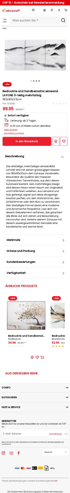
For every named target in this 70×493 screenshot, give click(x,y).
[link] (57, 10)
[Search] (63, 20)
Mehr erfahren (11, 129)
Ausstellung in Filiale (14, 133)
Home (4, 28)
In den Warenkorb (27, 141)
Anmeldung (55, 433)
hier (55, 480)
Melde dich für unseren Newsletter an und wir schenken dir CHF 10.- (34, 425)
